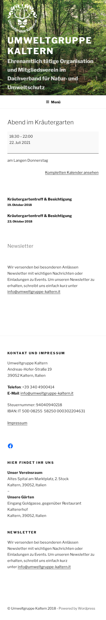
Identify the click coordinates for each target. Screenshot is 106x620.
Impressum (17, 423)
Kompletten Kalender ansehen (72, 172)
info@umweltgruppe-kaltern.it (33, 291)
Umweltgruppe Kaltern (49, 45)
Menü (55, 102)
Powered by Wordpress (77, 608)
